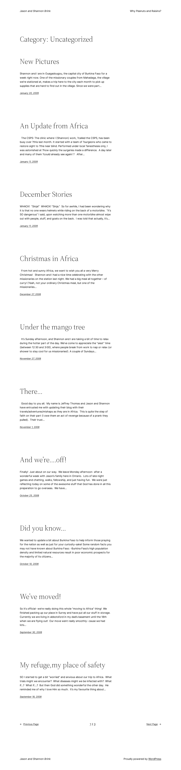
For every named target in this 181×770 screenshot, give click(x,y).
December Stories (46, 194)
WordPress (154, 758)
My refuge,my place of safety (62, 665)
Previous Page (29, 724)
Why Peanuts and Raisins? (145, 10)
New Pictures (39, 61)
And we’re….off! (43, 459)
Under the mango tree (52, 327)
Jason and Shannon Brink (35, 10)
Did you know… (43, 528)
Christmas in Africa (49, 258)
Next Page (153, 724)
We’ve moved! (40, 596)
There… (31, 391)
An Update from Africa (54, 125)
